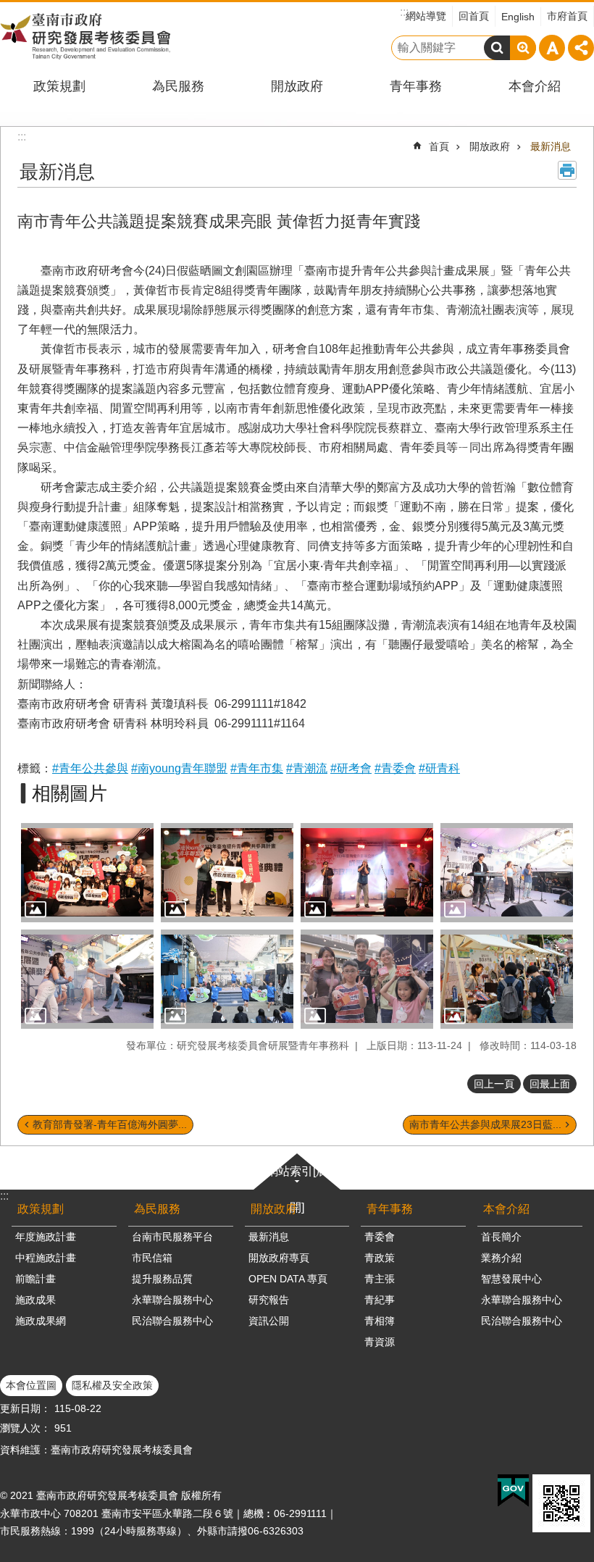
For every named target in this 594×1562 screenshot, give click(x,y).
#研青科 (439, 768)
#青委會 (395, 768)
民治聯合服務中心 (172, 1321)
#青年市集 (256, 768)
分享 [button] (581, 48)
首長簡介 (501, 1236)
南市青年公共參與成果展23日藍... (485, 1124)
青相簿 (379, 1321)
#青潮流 (306, 768)
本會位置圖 (31, 1385)
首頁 (439, 146)
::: (4, 1196)
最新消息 (550, 146)
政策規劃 (59, 86)
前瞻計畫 (35, 1279)
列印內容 (567, 170)
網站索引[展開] (297, 1189)
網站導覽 (426, 16)
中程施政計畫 (45, 1258)
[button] (87, 872)
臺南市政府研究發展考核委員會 (85, 35)
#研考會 (351, 768)
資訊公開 (268, 1321)
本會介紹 (535, 86)
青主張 (379, 1279)
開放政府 (297, 86)
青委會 (379, 1236)
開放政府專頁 (278, 1258)
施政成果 (35, 1300)
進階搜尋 (523, 48)
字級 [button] (552, 48)
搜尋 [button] (497, 48)
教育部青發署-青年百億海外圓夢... (110, 1124)
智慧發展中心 (511, 1279)
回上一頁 (494, 1084)
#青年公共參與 (90, 768)
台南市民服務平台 (172, 1236)
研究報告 (268, 1300)
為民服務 (178, 86)
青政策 (379, 1258)
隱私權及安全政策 (112, 1385)
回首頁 (474, 16)
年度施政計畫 (45, 1236)
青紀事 (379, 1300)
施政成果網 (40, 1321)
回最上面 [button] (550, 1084)
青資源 (379, 1342)
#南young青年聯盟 (179, 768)
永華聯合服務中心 (172, 1300)
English (518, 16)
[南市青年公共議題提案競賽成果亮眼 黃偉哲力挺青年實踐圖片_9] (561, 1503)
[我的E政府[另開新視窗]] (513, 1491)
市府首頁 (567, 16)
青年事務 (416, 86)
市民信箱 (152, 1258)
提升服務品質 (162, 1279)
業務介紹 (501, 1258)
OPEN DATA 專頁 (287, 1279)
